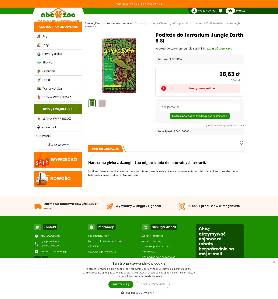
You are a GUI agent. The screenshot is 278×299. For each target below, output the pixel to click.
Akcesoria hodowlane (58, 27)
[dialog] (139, 278)
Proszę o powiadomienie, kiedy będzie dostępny (199, 116)
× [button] (273, 261)
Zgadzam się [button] (121, 284)
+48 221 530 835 (50, 242)
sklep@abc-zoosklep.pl (54, 251)
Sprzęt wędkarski (58, 109)
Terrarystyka (142, 23)
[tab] (105, 148)
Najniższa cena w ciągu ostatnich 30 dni (223, 125)
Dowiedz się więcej (151, 276)
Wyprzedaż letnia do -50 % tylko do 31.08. (139, 3)
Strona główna (93, 23)
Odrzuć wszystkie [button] (153, 284)
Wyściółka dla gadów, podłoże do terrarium (178, 23)
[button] (139, 292)
